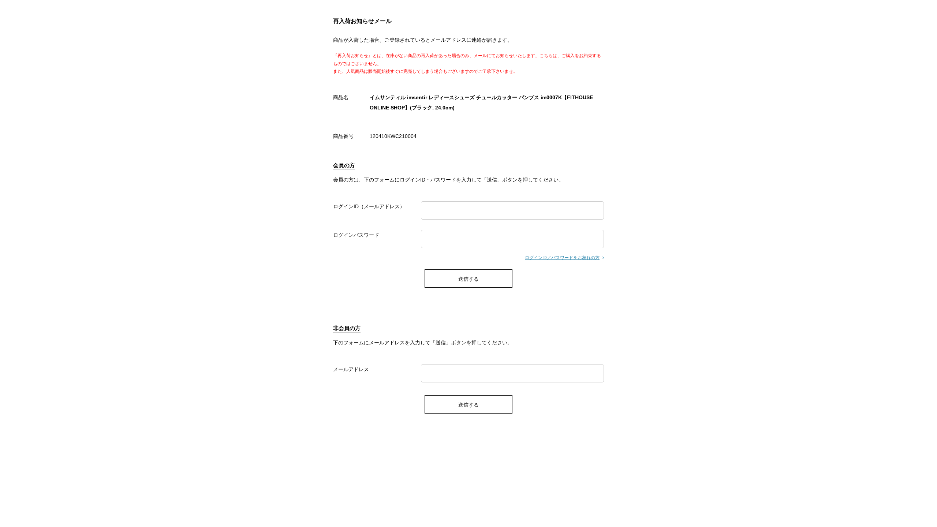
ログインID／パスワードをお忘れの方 (562, 257)
